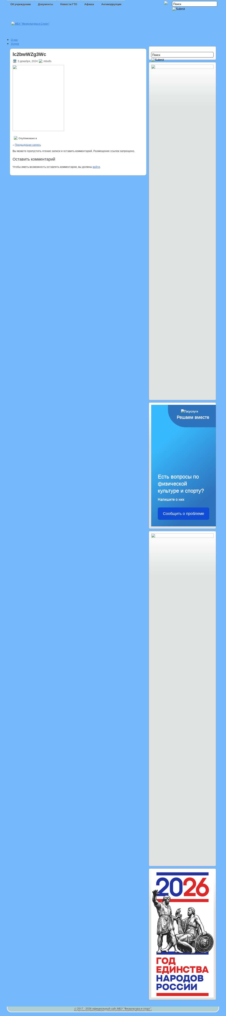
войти (96, 166)
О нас (14, 39)
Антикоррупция (111, 4)
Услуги (15, 43)
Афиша (89, 4)
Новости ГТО (68, 4)
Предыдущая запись (28, 144)
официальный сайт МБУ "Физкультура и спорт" (121, 1008)
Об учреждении (20, 4)
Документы (45, 4)
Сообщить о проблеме (183, 513)
